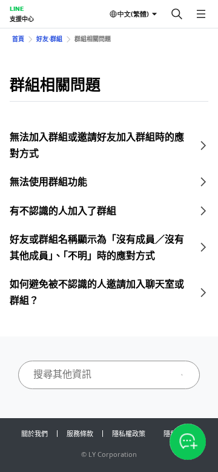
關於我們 (34, 433)
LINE (17, 8)
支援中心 (22, 19)
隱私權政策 (128, 433)
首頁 (18, 38)
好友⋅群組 (49, 38)
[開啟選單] (201, 14)
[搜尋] (177, 14)
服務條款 (80, 433)
